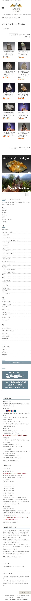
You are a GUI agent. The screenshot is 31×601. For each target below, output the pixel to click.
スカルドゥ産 (5, 28)
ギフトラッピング (6, 293)
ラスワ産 (5, 256)
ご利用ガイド (5, 349)
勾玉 (3, 274)
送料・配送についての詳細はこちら (11, 522)
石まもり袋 (4, 290)
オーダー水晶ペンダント (9, 269)
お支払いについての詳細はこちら (11, 460)
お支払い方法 (12, 595)
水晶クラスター (5, 309)
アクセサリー (5, 266)
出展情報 (4, 221)
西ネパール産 (6, 258)
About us (4, 207)
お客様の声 (4, 354)
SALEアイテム (5, 320)
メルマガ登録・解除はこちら (16, 362)
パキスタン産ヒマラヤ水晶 (13, 17)
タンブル (5, 285)
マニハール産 (6, 237)
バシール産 (6, 248)
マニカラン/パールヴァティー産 (10, 240)
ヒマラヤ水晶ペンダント (9, 272)
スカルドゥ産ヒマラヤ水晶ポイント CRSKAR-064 (23, 133)
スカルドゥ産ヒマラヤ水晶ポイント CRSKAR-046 (23, 72)
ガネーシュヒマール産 (8, 253)
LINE (3, 217)
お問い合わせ (5, 352)
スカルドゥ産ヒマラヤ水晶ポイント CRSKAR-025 (9, 52)
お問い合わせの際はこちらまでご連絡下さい (13, 566)
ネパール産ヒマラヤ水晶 (8, 250)
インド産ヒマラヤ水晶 (7, 232)
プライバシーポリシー (11, 597)
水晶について (5, 333)
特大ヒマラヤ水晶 (6, 317)
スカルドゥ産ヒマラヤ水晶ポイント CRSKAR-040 (23, 52)
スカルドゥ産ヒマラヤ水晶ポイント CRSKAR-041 (9, 72)
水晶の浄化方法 (5, 336)
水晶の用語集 (5, 338)
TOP (3, 17)
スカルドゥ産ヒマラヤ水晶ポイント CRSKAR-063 (9, 133)
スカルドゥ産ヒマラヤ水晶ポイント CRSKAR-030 (23, 93)
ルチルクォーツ (5, 312)
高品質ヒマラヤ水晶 (6, 304)
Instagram (4, 212)
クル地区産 (6, 235)
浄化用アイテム (5, 288)
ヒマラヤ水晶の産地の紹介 (8, 330)
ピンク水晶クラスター (7, 314)
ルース (5, 282)
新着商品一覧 (5, 229)
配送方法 (18, 595)
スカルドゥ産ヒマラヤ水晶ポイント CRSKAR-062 (23, 113)
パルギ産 (5, 245)
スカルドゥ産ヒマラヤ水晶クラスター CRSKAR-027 (9, 113)
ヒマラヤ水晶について (7, 328)
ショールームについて (7, 219)
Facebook (4, 214)
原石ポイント (5, 306)
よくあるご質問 (5, 346)
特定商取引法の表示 (25, 595)
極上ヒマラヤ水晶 (6, 301)
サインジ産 (6, 242)
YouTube (4, 210)
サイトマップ (23, 597)
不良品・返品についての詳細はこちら (12, 556)
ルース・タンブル (6, 280)
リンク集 (18, 597)
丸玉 (3, 277)
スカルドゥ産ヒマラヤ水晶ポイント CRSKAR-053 (9, 93)
